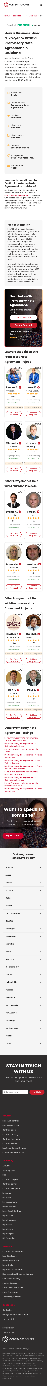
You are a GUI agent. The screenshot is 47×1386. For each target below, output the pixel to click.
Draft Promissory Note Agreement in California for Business (20, 744)
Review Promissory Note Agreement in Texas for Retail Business (21, 739)
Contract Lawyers (10, 1179)
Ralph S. (31, 634)
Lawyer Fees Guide (11, 1260)
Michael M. (13, 443)
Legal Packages (9, 1220)
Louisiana (33, 16)
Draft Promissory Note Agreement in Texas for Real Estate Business (23, 767)
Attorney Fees (9, 1170)
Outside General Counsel (13, 1152)
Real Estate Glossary (11, 1278)
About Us (6, 1166)
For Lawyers (8, 1197)
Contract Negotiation (12, 1139)
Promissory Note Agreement (20, 106)
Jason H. (31, 443)
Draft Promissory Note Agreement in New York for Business (22, 761)
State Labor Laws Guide (13, 1287)
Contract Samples (11, 1184)
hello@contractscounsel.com (15, 1314)
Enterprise (7, 1193)
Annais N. (12, 564)
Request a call (13, 835)
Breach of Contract (11, 1121)
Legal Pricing (8, 1229)
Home (7, 16)
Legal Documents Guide (13, 1269)
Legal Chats (8, 1265)
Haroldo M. (32, 564)
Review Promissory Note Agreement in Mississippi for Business (21, 773)
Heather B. (12, 634)
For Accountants (10, 1202)
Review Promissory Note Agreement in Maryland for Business (21, 784)
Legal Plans (7, 1224)
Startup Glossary (10, 1283)
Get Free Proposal (14, 413)
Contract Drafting (10, 1134)
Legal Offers (8, 1215)
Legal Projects (19, 16)
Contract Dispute (10, 1130)
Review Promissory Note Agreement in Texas (21, 750)
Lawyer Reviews (9, 1206)
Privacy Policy (8, 1328)
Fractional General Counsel (14, 1148)
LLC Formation (9, 1238)
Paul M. (31, 511)
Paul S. (31, 690)
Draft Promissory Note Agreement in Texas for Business (23, 756)
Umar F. (31, 387)
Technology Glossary (12, 1296)
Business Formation (11, 1125)
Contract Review (10, 1143)
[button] (23, 867)
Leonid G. (12, 511)
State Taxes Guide (11, 1292)
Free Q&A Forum (10, 1256)
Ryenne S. (12, 387)
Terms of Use (8, 1332)
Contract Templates (12, 1188)
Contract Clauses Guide (13, 1251)
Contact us (7, 1310)
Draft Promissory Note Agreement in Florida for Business (23, 790)
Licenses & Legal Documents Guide (18, 1274)
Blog (4, 1175)
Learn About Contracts (12, 1211)
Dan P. (12, 690)
